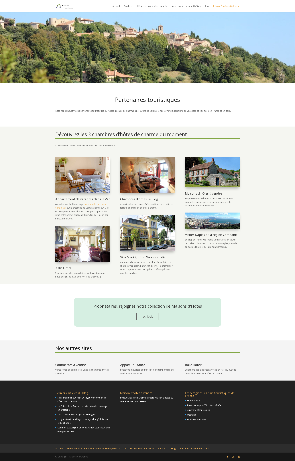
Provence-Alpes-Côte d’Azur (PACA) (204, 405)
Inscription (147, 316)
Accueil (116, 6)
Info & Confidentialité (225, 6)
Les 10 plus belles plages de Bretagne (76, 414)
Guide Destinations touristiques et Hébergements (93, 448)
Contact (162, 448)
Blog (207, 6)
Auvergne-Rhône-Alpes (198, 409)
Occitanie (191, 414)
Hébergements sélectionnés (152, 6)
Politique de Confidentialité (194, 448)
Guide (127, 6)
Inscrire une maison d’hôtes (186, 6)
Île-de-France (193, 400)
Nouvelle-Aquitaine (196, 419)
